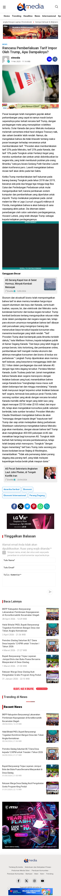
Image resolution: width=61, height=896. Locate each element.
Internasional (49, 16)
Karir (42, 874)
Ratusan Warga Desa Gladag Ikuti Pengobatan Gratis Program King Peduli (23, 785)
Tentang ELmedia (16, 867)
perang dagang (37, 495)
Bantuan (29, 874)
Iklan (36, 874)
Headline (28, 16)
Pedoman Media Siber (21, 870)
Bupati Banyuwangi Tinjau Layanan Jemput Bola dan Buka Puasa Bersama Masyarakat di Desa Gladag (22, 769)
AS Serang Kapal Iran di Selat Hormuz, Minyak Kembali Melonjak (21, 283)
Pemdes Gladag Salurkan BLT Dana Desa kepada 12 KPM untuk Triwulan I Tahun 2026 (22, 750)
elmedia (15, 58)
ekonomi (27, 489)
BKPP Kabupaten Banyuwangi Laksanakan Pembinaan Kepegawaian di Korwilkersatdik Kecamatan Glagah (22, 718)
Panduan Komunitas (40, 870)
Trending (16, 16)
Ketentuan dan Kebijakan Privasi (38, 867)
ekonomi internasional (15, 495)
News (37, 16)
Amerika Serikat (12, 489)
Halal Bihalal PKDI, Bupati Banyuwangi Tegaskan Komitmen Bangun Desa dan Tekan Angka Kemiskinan (23, 735)
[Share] (54, 59)
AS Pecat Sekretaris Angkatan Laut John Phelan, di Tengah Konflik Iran (21, 472)
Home (7, 16)
